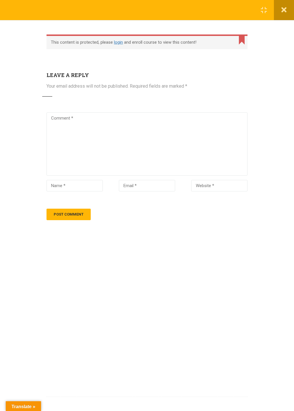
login (118, 42)
